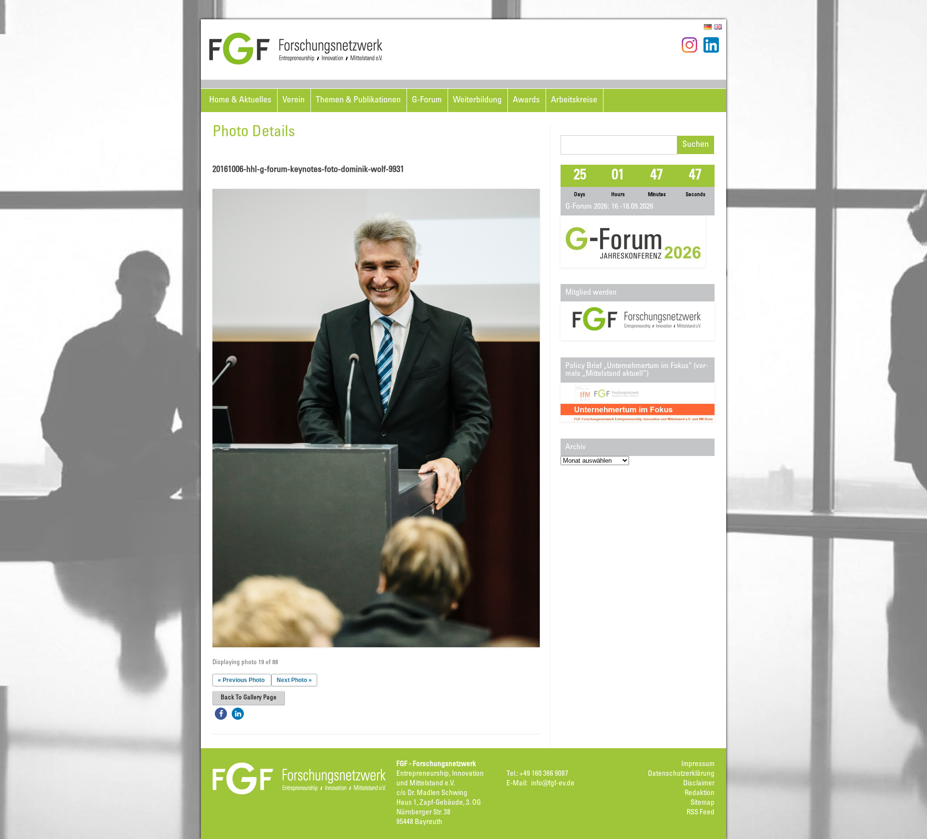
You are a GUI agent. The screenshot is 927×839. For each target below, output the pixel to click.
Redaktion (700, 793)
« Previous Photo (241, 680)
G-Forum (427, 100)
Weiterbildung (477, 100)
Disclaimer (699, 783)
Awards (526, 100)
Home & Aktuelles (240, 100)
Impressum (698, 764)
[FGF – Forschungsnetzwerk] (296, 63)
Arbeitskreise (574, 100)
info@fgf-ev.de (553, 783)
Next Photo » (294, 680)
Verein (293, 100)
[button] (221, 714)
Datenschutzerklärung (681, 774)
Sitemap (702, 803)
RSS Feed (701, 812)
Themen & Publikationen (358, 100)
